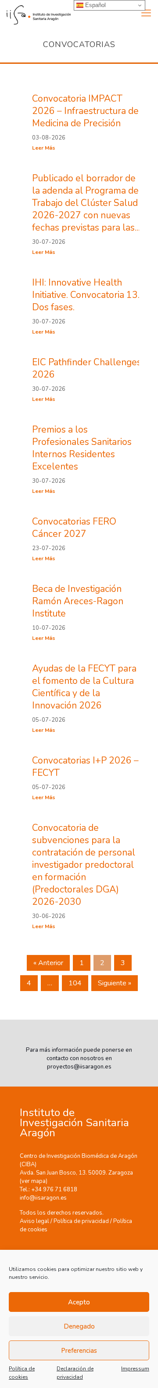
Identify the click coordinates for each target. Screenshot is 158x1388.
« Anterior (48, 963)
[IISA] (35, 13)
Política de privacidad (81, 1221)
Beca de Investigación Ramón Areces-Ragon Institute (77, 601)
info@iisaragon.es (43, 1198)
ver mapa (34, 1181)
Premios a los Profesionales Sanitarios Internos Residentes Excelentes (82, 448)
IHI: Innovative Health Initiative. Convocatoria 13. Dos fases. (86, 294)
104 (75, 983)
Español (94, 5)
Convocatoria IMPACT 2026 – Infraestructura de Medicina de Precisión (85, 110)
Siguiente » (114, 983)
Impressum (135, 1368)
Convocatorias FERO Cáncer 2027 (74, 527)
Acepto (79, 1302)
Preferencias (79, 1350)
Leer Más (43, 147)
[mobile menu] (146, 13)
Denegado (79, 1326)
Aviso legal (34, 1221)
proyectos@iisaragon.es (79, 1067)
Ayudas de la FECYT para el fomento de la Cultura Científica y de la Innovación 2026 (84, 687)
